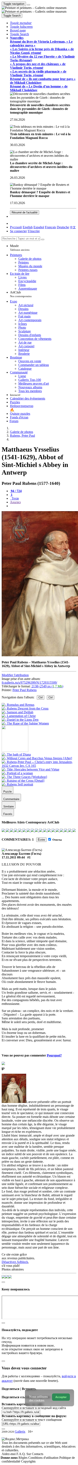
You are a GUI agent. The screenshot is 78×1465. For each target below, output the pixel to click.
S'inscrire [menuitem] (34, 231)
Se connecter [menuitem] (18, 231)
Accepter (61, 1397)
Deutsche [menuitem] (63, 227)
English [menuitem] (28, 227)
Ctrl (40, 697)
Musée (20, 247)
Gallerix (20, 1431)
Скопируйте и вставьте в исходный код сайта (34, 1408)
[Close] (42, 239)
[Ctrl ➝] (16, 754)
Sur (29, 1454)
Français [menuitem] (50, 227)
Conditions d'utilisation (43, 1457)
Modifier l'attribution (15, 675)
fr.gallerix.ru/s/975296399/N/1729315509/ (29, 682)
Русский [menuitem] (16, 227)
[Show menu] (28, 4)
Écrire (41, 839)
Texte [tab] (15, 498)
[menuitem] (73, 227)
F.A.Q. (21, 1454)
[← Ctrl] (25, 723)
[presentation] (43, 506)
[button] (21, 23)
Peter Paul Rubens (24, 690)
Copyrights (28, 1461)
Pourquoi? (54, 1055)
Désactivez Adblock (15, 1262)
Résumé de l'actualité (24, 212)
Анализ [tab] (15, 502)
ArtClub (21, 294)
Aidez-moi (9, 1454)
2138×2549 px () (47, 686)
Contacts (37, 1454)
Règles (23, 1457)
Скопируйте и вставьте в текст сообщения (32, 1419)
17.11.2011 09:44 (13, 857)
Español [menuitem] (38, 227)
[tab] (16, 491)
